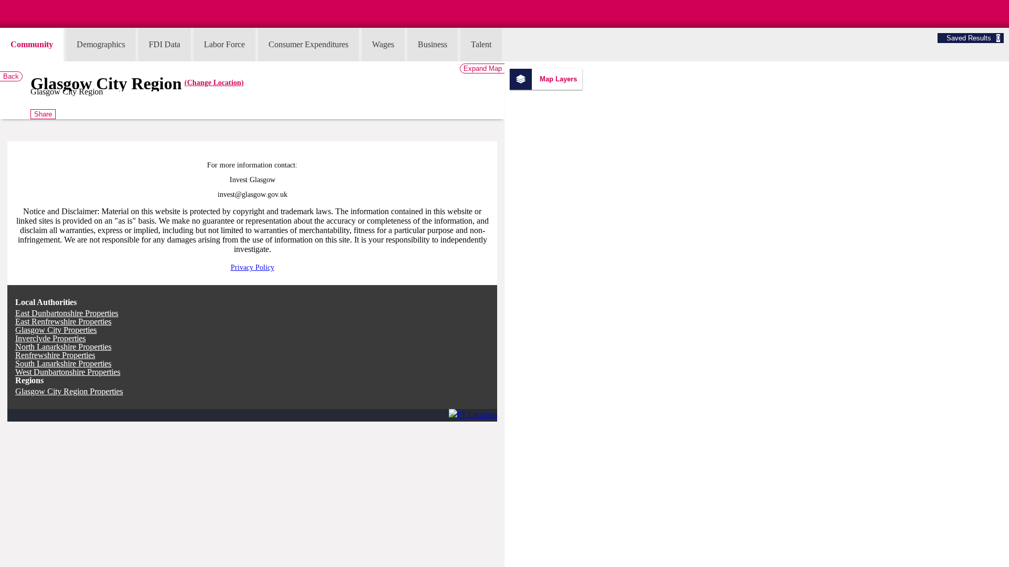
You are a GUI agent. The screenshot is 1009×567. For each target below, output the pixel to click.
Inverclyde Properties (50, 338)
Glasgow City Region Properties (69, 391)
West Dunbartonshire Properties (67, 372)
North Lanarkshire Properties (63, 346)
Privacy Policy (252, 267)
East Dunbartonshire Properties (66, 313)
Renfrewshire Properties (55, 355)
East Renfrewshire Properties (63, 321)
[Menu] (1, 4)
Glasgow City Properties (56, 330)
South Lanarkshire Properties (63, 363)
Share (43, 114)
